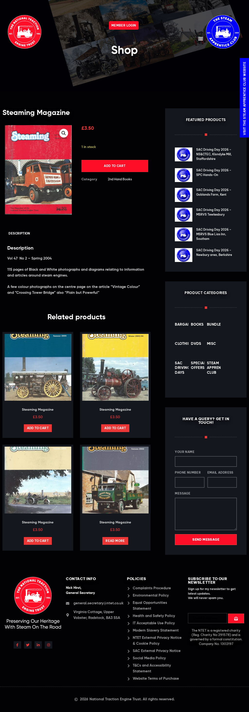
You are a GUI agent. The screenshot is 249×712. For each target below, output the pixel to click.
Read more (115, 541)
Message (182, 493)
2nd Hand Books (120, 179)
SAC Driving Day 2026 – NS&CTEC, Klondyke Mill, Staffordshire (214, 154)
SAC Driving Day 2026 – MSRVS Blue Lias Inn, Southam (213, 234)
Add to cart (114, 166)
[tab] (19, 233)
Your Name (185, 452)
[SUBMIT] (236, 618)
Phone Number (188, 472)
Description (19, 233)
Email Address (220, 472)
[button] (201, 39)
